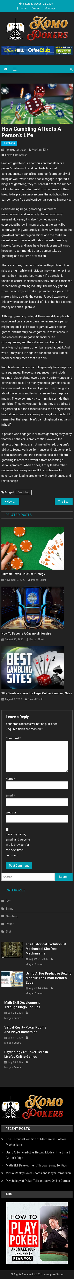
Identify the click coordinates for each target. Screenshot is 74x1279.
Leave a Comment (16, 155)
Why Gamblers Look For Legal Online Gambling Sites (36, 693)
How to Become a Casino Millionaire (26, 633)
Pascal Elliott (38, 579)
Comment (13, 738)
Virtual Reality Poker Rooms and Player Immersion (25, 1029)
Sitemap (50, 8)
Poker (10, 924)
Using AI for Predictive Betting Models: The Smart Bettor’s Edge (49, 977)
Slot (8, 931)
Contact (35, 8)
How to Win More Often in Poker (13, 501)
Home (23, 8)
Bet (8, 901)
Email (10, 795)
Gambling (9, 143)
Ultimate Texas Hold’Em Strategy (23, 574)
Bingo (9, 908)
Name (11, 778)
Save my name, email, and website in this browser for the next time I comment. (18, 845)
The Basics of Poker (65, 501)
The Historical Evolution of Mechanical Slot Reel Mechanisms (46, 948)
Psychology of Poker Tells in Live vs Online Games (26, 1054)
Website (11, 812)
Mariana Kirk (40, 149)
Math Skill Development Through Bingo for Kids (22, 1005)
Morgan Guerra (34, 964)
